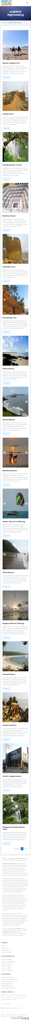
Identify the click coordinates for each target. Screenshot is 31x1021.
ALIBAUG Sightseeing (7, 981)
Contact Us (4, 948)
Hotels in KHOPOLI (6, 966)
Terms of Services (6, 952)
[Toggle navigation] (27, 3)
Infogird (20, 1016)
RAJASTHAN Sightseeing (8, 988)
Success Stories (6, 950)
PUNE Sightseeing (6, 984)
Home (4, 22)
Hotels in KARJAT (6, 964)
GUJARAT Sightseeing (7, 977)
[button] (4, 45)
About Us (4, 946)
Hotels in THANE (6, 968)
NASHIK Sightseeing (7, 986)
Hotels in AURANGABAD (8, 961)
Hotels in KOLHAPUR (7, 970)
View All (6, 77)
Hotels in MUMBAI (6, 959)
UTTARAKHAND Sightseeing (9, 979)
